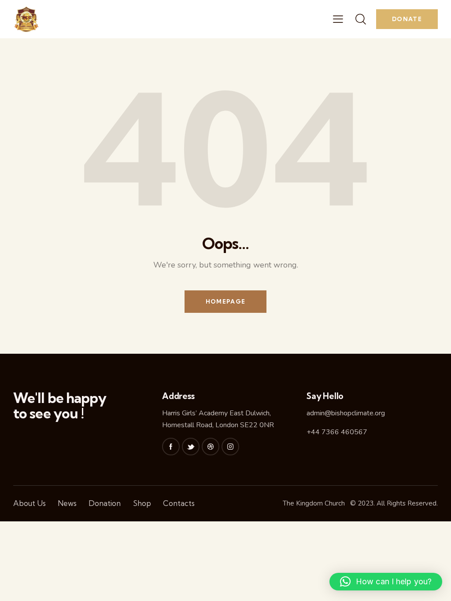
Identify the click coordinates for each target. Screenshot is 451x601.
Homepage (225, 301)
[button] (385, 581)
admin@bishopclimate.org (346, 413)
